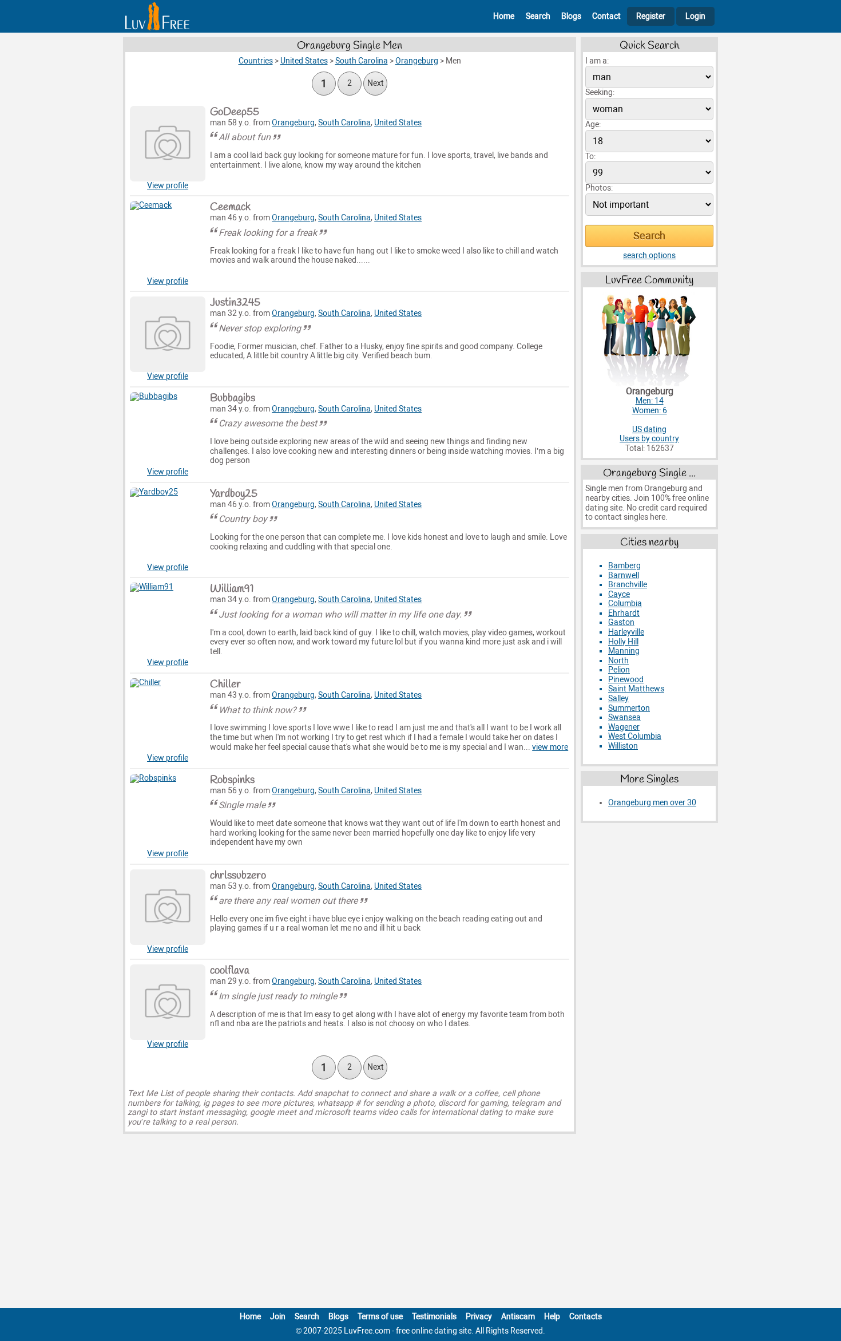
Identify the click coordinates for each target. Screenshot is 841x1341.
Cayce (619, 594)
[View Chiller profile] (167, 716)
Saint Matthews (636, 689)
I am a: (597, 61)
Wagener (624, 727)
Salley (618, 698)
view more (550, 747)
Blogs (571, 16)
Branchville (627, 585)
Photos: (599, 188)
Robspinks (232, 780)
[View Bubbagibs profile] (167, 430)
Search (538, 16)
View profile (167, 186)
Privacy (479, 1317)
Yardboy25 (233, 493)
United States (398, 123)
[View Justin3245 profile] (167, 334)
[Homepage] (157, 16)
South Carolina (344, 123)
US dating (649, 429)
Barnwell (623, 575)
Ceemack (230, 207)
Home (503, 16)
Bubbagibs (232, 398)
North (618, 661)
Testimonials (434, 1317)
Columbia (625, 603)
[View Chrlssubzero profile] (167, 907)
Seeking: (599, 92)
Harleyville (626, 632)
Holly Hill (623, 642)
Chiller (225, 684)
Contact (606, 16)
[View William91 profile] (167, 620)
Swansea (624, 717)
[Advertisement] (420, 1223)
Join (277, 1317)
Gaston (621, 622)
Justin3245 (235, 302)
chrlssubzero (238, 875)
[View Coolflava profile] (167, 1002)
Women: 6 (649, 411)
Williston (623, 746)
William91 (231, 589)
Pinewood (626, 680)
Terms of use (380, 1317)
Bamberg (624, 566)
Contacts (585, 1317)
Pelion (619, 670)
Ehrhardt (624, 613)
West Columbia (634, 736)
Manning (624, 651)
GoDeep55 (234, 112)
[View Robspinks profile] (167, 811)
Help (552, 1317)
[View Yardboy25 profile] (167, 525)
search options (649, 255)
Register (650, 16)
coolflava (229, 970)
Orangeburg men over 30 (652, 803)
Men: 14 (650, 401)
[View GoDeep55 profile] (167, 143)
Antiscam (518, 1317)
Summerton (629, 708)
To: (590, 156)
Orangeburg (293, 123)
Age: (593, 124)
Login (695, 16)
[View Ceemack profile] (167, 238)
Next (375, 83)
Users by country (649, 439)
